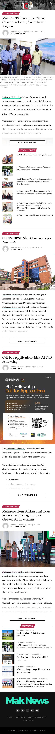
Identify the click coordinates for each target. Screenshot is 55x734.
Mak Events (28, 721)
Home (10, 717)
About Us (20, 717)
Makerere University (11, 97)
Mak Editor (17, 249)
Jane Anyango (19, 33)
